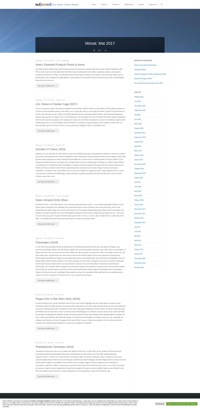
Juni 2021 (137, 101)
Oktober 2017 (139, 218)
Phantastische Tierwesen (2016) (55, 346)
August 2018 (138, 178)
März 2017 (138, 245)
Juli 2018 (137, 182)
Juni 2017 (137, 231)
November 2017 (139, 213)
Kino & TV (61, 100)
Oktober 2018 (139, 169)
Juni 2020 (137, 119)
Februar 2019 (138, 155)
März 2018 (138, 195)
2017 (99, 50)
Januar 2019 (138, 160)
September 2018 (140, 173)
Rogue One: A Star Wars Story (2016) (58, 298)
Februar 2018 (138, 200)
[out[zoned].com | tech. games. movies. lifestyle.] (56, 4)
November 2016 (139, 263)
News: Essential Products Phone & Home (60, 64)
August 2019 (138, 142)
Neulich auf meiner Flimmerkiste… (146, 65)
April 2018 (137, 191)
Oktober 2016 (139, 267)
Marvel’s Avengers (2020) (143, 78)
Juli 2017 (137, 227)
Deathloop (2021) (140, 69)
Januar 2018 (138, 204)
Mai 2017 (137, 236)
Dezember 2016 (139, 258)
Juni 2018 (137, 186)
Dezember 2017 (139, 209)
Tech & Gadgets (63, 60)
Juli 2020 (137, 115)
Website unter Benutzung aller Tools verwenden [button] (182, 404)
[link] (161, 4)
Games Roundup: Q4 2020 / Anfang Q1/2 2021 (150, 74)
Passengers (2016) (47, 242)
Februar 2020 (138, 128)
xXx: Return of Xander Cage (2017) (56, 104)
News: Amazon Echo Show (52, 200)
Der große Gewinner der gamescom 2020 (148, 83)
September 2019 (140, 137)
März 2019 (138, 151)
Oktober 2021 (139, 97)
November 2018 (139, 164)
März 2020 (138, 124)
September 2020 (140, 110)
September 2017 (140, 222)
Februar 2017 (138, 249)
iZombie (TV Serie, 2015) (51, 149)
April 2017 (137, 240)
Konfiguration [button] (160, 404)
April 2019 (137, 146)
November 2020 (139, 106)
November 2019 (139, 133)
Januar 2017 (138, 254)
